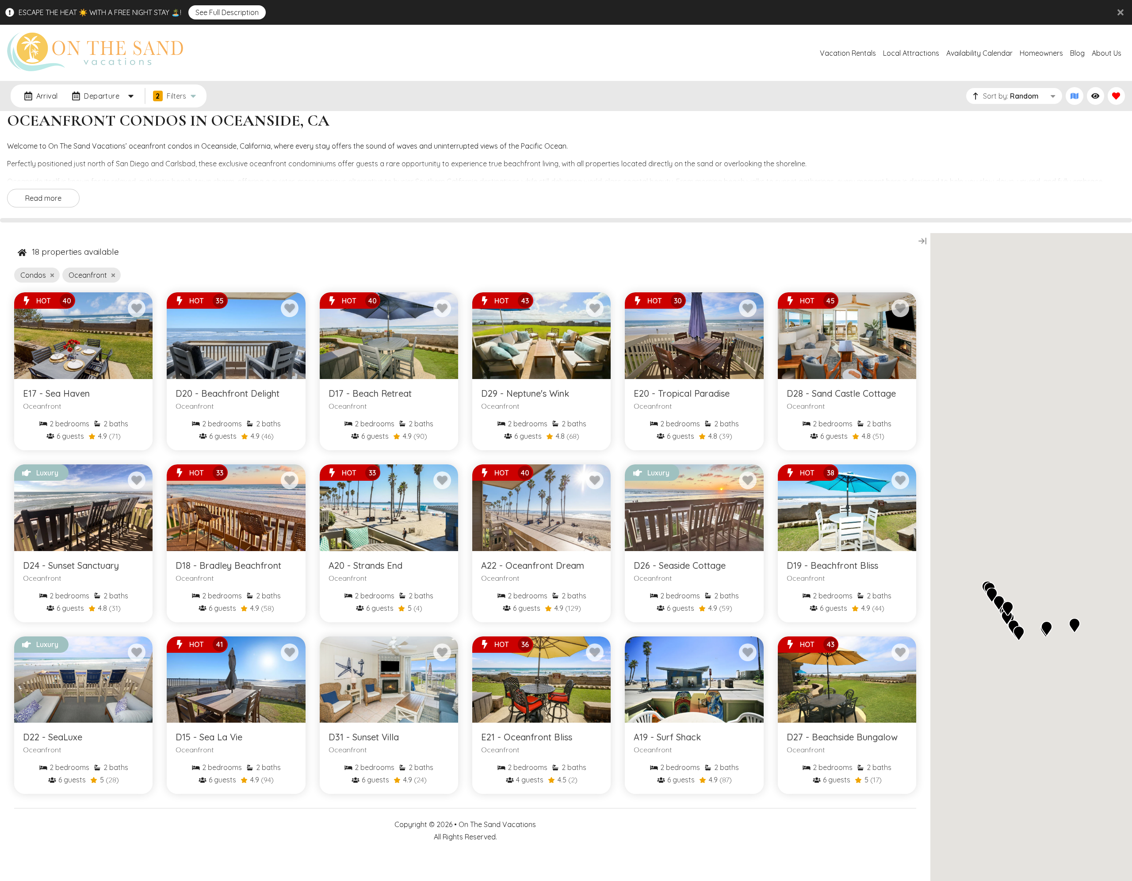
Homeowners (1041, 53)
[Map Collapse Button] (922, 241)
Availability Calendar (979, 53)
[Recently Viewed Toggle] (1095, 95)
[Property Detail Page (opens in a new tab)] (83, 335)
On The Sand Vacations (497, 824)
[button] (1074, 625)
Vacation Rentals (848, 53)
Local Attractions (911, 53)
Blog (1077, 53)
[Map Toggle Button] (1074, 95)
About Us (1106, 53)
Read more (43, 198)
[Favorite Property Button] (136, 308)
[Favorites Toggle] (1116, 95)
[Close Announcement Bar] (1120, 12)
